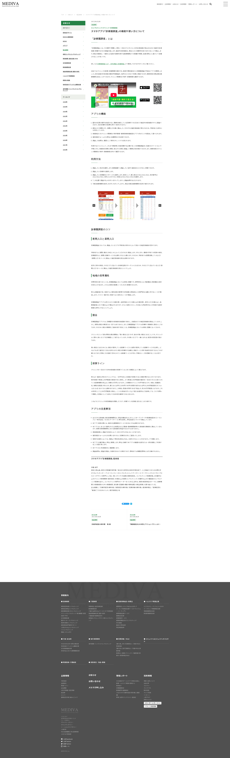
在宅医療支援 (67, 63)
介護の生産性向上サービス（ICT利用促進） (101, 611)
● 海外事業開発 (94, 639)
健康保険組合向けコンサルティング (126, 620)
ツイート (126, 503)
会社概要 (63, 688)
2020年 (65, 131)
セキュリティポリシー (67, 725)
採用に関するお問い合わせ (152, 703)
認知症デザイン (67, 33)
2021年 (65, 126)
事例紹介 (119, 685)
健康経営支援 (120, 616)
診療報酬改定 (120, 688)
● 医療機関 (65, 601)
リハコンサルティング (67, 630)
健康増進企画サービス (122, 613)
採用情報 (183, 4)
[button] (94, 205)
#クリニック (105, 28)
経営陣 (63, 693)
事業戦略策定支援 (149, 611)
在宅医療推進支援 (66, 648)
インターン (147, 695)
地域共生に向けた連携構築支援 (70, 651)
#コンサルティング (96, 28)
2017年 (65, 145)
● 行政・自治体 (66, 639)
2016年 (65, 150)
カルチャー (147, 685)
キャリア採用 (147, 693)
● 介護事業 (93, 601)
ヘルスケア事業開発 (69, 76)
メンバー (63, 695)
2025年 (65, 107)
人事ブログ (147, 697)
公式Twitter (67, 741)
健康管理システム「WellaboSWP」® (126, 606)
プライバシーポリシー (67, 722)
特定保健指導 (120, 627)
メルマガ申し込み (96, 687)
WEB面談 (119, 623)
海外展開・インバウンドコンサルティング (72, 89)
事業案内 (160, 4)
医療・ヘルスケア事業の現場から (125, 683)
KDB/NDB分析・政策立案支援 (70, 644)
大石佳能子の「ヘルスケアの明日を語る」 (128, 681)
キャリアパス (147, 688)
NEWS (65, 41)
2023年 (65, 116)
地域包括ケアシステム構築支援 (72, 84)
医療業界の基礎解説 (122, 690)
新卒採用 (146, 690)
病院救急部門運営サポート (69, 625)
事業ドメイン (64, 685)
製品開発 (65, 50)
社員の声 (146, 683)
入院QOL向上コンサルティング (70, 627)
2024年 (65, 111)
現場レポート (192, 4)
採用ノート (66, 746)
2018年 (65, 140)
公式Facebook (68, 739)
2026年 (65, 102)
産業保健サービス (121, 618)
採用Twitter (67, 744)
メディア (65, 45)
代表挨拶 (63, 681)
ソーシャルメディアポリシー (69, 727)
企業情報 (168, 4)
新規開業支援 (67, 67)
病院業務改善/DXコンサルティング (71, 611)
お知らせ (175, 4)
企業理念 (63, 683)
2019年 (65, 135)
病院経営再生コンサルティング (70, 609)
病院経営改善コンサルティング (70, 606)
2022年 (65, 121)
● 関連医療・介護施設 (68, 662)
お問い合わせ (203, 4)
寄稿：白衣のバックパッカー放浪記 (126, 697)
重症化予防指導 (121, 625)
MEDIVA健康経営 (68, 37)
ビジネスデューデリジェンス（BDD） (154, 606)
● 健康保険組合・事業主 (124, 601)
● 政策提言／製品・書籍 (97, 662)
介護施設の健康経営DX (95, 616)
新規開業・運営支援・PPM (70, 58)
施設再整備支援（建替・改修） (71, 71)
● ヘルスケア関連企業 (151, 601)
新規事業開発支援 (149, 613)
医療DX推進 (66, 80)
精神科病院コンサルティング (69, 623)
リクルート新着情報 (150, 706)
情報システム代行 (66, 632)
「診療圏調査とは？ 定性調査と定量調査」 (111, 64)
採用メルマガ (147, 700)
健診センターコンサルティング (69, 620)
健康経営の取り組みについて (69, 697)
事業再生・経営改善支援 (96, 606)
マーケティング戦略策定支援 (152, 609)
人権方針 (63, 729)
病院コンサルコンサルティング (71, 54)
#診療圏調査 (113, 28)
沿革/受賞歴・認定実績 (67, 690)
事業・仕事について (149, 681)
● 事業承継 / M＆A (122, 639)
